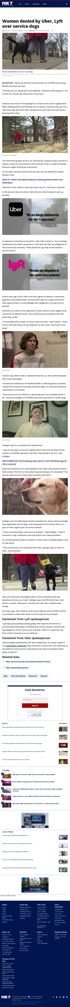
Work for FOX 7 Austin (8, 943)
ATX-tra (57, 925)
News (4, 905)
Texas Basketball (42, 943)
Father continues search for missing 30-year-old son (17, 843)
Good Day (24, 905)
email (67, 997)
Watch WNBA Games (8, 985)
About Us (6, 932)
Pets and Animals (18, 676)
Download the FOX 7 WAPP (26, 939)
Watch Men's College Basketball (8, 978)
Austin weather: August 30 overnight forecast (15, 835)
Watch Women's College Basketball (7, 982)
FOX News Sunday (7, 920)
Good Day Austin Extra (42, 919)
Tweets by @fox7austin (8, 896)
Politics (4, 914)
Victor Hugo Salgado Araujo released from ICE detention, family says (22, 743)
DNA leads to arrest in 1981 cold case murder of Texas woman (33, 774)
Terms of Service (36, 716)
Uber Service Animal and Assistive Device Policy (28, 661)
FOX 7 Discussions (60, 922)
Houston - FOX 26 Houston (60, 937)
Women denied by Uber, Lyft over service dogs (17, 72)
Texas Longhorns (42, 934)
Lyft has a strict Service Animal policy (19, 623)
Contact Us (5, 937)
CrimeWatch (58, 909)
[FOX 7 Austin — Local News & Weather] (8, 4)
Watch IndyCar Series (8, 976)
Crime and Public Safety (7, 916)
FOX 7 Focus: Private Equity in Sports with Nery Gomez (17, 859)
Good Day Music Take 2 (43, 922)
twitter (56, 997)
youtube (63, 997)
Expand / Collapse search (67, 4)
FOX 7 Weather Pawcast (24, 935)
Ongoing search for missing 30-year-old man (15, 851)
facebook (53, 997)
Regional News (61, 932)
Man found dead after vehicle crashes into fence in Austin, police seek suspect (24, 735)
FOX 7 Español (41, 911)
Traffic (4, 909)
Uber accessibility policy (17, 667)
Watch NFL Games (7, 964)
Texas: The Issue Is (60, 916)
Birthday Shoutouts (25, 907)
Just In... (5, 723)
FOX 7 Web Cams (25, 946)
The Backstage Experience (41, 926)
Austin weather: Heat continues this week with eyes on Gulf (19, 868)
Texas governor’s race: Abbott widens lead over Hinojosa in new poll (36, 796)
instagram (60, 997)
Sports (40, 932)
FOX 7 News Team (7, 941)
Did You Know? (24, 950)
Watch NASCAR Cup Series (8, 972)
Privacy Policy (37, 714)
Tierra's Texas (41, 909)
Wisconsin (33, 676)
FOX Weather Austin (43, 916)
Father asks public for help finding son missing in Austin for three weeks (23, 727)
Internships (5, 945)
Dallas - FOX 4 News (61, 934)
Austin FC (40, 937)
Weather (23, 932)
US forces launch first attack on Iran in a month (15, 759)
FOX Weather (24, 948)
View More (63, 723)
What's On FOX (6, 934)
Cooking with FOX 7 (25, 911)
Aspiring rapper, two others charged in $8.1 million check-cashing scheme (23, 751)
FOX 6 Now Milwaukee (17, 30)
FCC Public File (6, 950)
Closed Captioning (7, 948)
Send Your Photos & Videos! (26, 943)
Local (3, 907)
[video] (63, 837)
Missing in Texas (59, 920)
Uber (26, 30)
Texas (4, 911)
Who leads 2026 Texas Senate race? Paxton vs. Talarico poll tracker (35, 803)
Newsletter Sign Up (7, 939)
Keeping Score (24, 909)
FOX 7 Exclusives (59, 906)
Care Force (58, 918)
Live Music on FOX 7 (26, 914)
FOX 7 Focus (58, 914)
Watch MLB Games (8, 970)
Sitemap (4, 922)
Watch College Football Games (7, 966)
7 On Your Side (59, 911)
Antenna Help (6, 954)
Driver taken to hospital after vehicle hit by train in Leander (33, 782)
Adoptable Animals (25, 916)
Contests (22, 918)
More (44, 4)
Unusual (44, 676)
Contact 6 (59, 90)
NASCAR (39, 941)
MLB (38, 939)
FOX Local (41, 905)
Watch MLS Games (7, 987)
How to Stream (41, 907)
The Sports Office (42, 914)
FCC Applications (7, 952)
